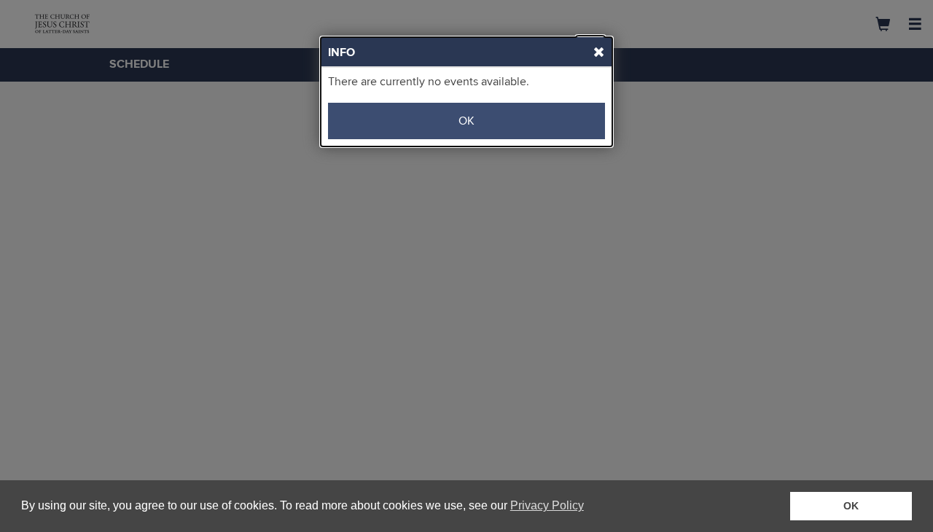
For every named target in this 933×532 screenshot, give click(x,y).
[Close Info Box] (590, 49)
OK (466, 121)
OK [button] (851, 506)
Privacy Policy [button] (547, 505)
